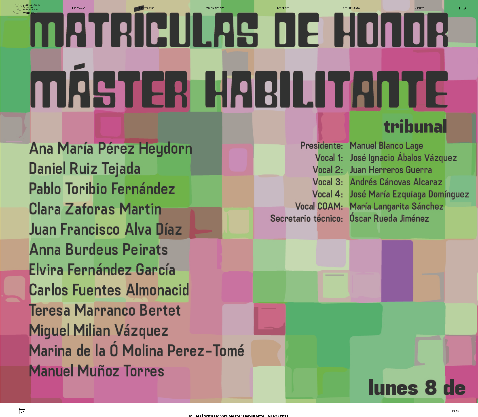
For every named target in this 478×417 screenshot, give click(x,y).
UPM (33, 13)
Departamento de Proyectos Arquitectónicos (31, 7)
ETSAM (26, 13)
